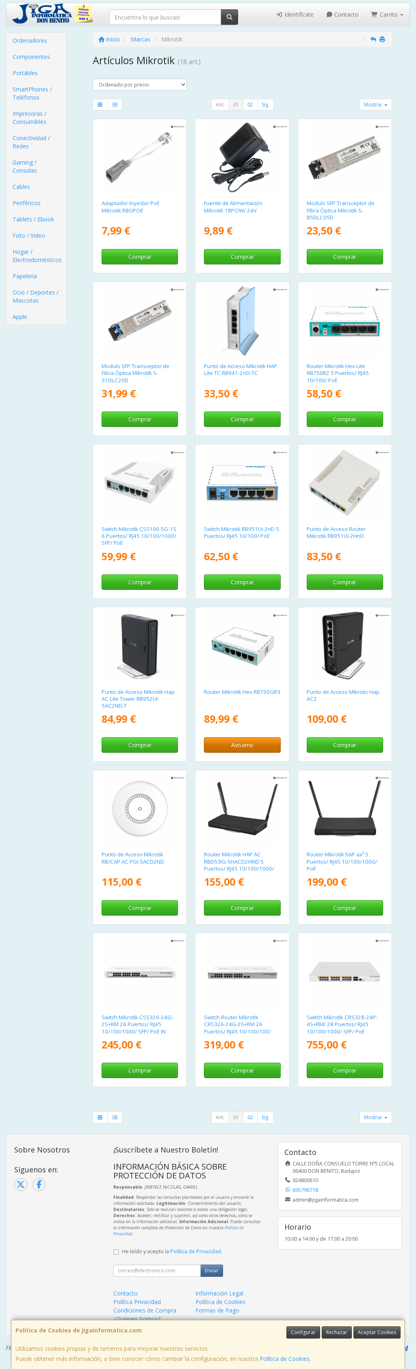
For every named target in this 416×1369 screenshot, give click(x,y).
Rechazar (336, 1332)
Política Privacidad (137, 1302)
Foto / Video (29, 235)
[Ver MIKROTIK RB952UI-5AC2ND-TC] (140, 646)
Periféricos (27, 203)
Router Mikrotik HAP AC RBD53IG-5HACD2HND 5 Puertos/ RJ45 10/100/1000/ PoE (239, 865)
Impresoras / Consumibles (29, 118)
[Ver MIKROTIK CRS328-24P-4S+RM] (344, 972)
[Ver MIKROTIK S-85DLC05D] (344, 157)
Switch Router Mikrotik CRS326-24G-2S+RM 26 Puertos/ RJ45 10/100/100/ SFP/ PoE (237, 1028)
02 (250, 104)
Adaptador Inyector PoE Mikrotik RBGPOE (131, 206)
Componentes (31, 57)
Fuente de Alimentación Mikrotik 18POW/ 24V (233, 206)
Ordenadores (30, 40)
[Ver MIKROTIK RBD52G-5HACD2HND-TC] (344, 646)
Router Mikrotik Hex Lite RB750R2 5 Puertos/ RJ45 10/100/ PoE (338, 373)
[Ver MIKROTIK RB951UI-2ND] (242, 483)
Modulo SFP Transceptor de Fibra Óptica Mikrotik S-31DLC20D (135, 373)
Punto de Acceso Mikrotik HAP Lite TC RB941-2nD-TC (240, 369)
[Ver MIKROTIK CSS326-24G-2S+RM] (140, 972)
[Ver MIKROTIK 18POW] (242, 157)
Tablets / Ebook (33, 219)
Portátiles (25, 73)
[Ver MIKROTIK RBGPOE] (140, 157)
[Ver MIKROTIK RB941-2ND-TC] (242, 320)
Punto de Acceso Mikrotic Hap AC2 (343, 695)
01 (236, 104)
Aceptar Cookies (377, 1332)
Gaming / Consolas (25, 166)
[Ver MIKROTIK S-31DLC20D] (140, 320)
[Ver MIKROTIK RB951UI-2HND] (344, 483)
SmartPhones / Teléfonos (32, 93)
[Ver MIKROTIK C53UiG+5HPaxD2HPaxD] (344, 809)
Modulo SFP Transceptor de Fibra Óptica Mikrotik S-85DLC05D (341, 210)
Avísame (242, 745)
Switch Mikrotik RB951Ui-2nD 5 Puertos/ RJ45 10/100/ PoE (241, 532)
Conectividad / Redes (31, 142)
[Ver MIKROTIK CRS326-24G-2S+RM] (242, 972)
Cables (21, 187)
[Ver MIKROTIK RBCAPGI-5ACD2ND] (140, 809)
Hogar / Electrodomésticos (37, 256)
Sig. (265, 104)
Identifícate (298, 14)
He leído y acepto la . (172, 1251)
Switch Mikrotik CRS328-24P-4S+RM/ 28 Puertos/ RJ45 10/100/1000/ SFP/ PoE (342, 1024)
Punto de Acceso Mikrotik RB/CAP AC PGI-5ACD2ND (133, 858)
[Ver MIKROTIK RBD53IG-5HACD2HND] (242, 809)
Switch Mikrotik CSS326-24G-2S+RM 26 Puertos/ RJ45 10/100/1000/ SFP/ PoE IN (137, 1024)
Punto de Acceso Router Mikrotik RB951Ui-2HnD (336, 532)
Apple (20, 317)
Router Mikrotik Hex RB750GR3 (242, 691)
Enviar (212, 1270)
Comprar (140, 256)
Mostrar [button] (374, 104)
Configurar (303, 1332)
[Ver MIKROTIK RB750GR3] (242, 646)
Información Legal (219, 1293)
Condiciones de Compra (144, 1310)
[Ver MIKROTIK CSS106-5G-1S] (140, 483)
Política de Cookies (285, 1359)
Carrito (388, 14)
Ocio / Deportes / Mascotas (35, 296)
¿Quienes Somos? (136, 1319)
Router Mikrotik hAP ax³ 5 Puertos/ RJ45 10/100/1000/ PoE (342, 861)
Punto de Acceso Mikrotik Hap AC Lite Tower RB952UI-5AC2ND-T (138, 699)
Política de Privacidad (195, 1251)
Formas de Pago (217, 1310)
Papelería (25, 276)
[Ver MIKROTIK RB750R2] (344, 320)
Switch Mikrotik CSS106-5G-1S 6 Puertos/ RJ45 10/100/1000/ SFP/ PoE (139, 536)
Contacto (346, 14)
